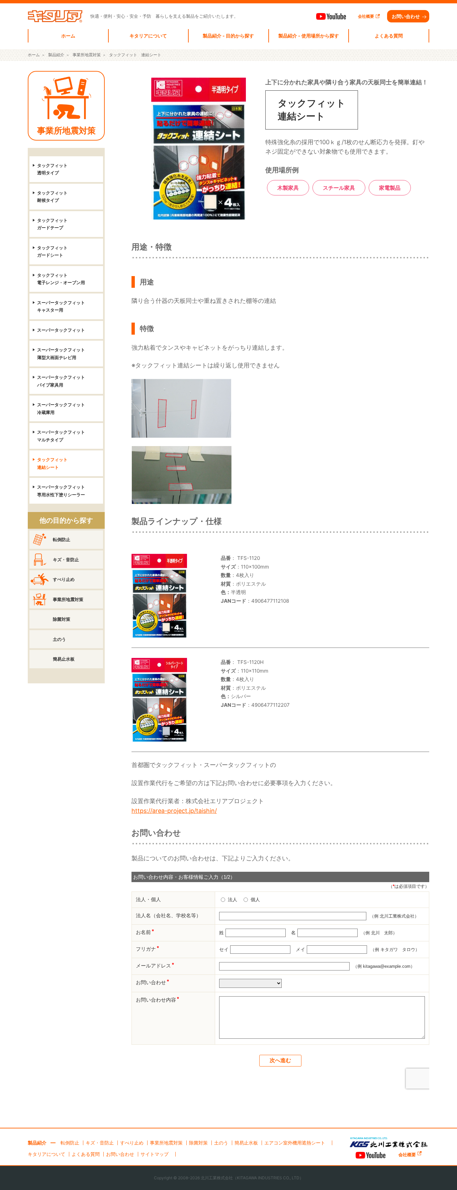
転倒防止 (61, 539)
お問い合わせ (406, 16)
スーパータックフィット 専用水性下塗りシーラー (61, 490)
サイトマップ (155, 1154)
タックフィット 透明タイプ (52, 169)
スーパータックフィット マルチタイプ (61, 435)
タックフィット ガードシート (52, 251)
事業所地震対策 (66, 130)
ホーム (68, 35)
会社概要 (366, 16)
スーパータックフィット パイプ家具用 (61, 381)
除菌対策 (61, 619)
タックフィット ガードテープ (52, 224)
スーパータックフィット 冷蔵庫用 (61, 408)
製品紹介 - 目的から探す (228, 35)
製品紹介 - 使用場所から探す (308, 35)
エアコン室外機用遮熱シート (294, 1142)
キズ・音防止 (66, 559)
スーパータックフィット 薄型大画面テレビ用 (61, 353)
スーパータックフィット (61, 330)
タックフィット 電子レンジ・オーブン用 (61, 278)
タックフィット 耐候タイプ (52, 196)
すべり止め (64, 579)
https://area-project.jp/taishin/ (174, 810)
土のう (59, 639)
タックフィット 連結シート (52, 463)
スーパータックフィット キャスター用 (61, 306)
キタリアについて (148, 35)
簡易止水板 (64, 659)
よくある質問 (389, 35)
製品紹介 (37, 1142)
